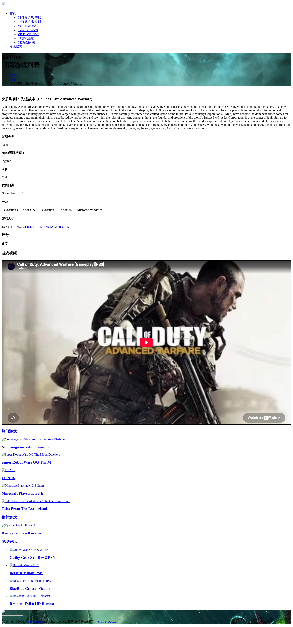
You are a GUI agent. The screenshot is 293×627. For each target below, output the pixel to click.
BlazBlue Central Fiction (30, 588)
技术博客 (16, 46)
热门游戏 (9, 431)
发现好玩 (9, 541)
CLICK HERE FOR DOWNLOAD (46, 226)
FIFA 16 (8, 478)
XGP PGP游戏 (27, 26)
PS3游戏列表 (26, 42)
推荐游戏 (9, 517)
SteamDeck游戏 (28, 30)
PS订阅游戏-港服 (29, 21)
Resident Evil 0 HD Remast (32, 604)
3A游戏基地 (26, 38)
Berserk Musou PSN (26, 573)
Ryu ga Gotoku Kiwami (21, 533)
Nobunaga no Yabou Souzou (25, 447)
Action (14, 79)
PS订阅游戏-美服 (29, 17)
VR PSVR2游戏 (28, 34)
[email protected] (107, 621)
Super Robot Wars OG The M (26, 462)
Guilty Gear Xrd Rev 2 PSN (32, 557)
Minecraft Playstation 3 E (22, 493)
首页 (13, 13)
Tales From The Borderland (24, 509)
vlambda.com (33, 621)
